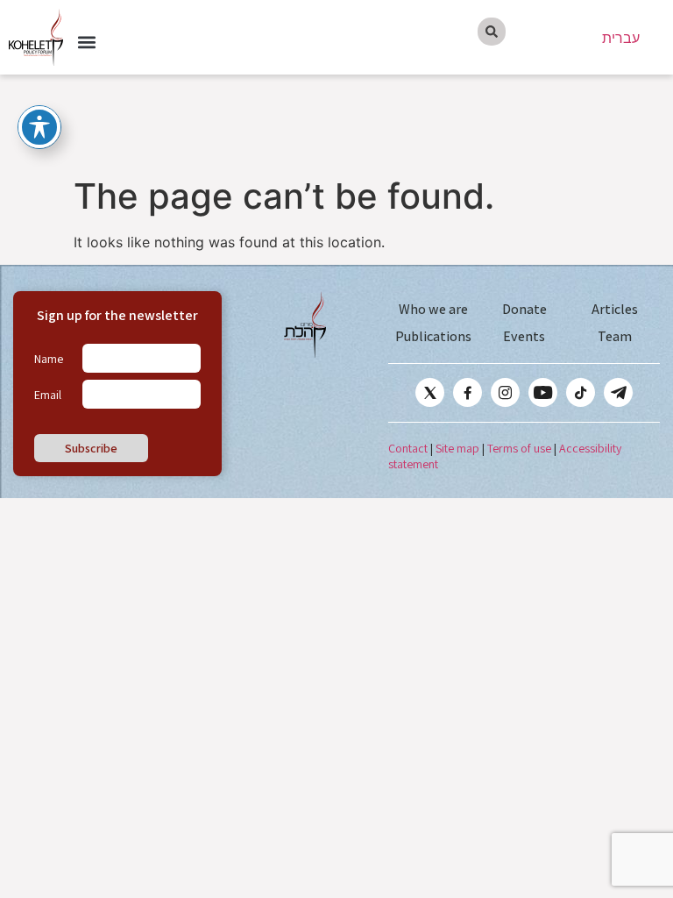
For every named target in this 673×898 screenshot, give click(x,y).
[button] (86, 42)
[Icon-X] (429, 392)
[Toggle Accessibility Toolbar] (39, 127)
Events (524, 336)
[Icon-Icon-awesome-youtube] (542, 392)
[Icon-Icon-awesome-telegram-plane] (618, 392)
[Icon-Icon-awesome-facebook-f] (467, 392)
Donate (524, 309)
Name (48, 359)
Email (47, 395)
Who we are (433, 309)
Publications (433, 336)
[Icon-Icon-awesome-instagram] (505, 392)
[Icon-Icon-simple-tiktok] (580, 392)
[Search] (492, 32)
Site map (457, 448)
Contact (408, 448)
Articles (615, 309)
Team (615, 336)
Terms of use (519, 448)
